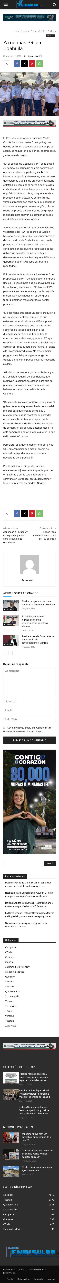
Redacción (33, 56)
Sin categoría (12, 996)
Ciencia (9, 961)
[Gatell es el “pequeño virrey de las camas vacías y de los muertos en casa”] (11, 1154)
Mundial (9, 981)
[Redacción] (41, 56)
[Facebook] (17, 63)
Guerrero (10, 976)
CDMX (8, 952)
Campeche (11, 947)
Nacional (25, 31)
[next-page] (11, 653)
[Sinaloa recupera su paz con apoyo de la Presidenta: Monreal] (11, 605)
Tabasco (9, 1001)
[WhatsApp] (39, 63)
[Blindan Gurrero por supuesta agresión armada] (11, 1171)
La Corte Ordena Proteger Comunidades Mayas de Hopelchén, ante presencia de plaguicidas (29, 915)
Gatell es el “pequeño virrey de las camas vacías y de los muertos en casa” (37, 1153)
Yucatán (9, 1020)
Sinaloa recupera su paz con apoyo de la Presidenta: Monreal (26, 925)
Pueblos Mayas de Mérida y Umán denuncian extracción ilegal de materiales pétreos (28, 884)
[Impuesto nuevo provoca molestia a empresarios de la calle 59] (11, 1137)
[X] (24, 63)
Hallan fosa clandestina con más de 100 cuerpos (44, 535)
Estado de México (14, 971)
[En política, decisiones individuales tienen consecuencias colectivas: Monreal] (11, 620)
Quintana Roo (12, 991)
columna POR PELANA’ (17, 966)
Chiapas (9, 957)
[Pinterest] (32, 63)
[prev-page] (5, 653)
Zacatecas (10, 1025)
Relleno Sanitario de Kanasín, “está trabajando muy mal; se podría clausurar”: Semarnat (29, 905)
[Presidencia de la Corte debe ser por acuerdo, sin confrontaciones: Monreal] (11, 640)
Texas (8, 1010)
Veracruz (9, 1015)
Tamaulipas (11, 1006)
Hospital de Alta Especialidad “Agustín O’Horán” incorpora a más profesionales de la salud (29, 894)
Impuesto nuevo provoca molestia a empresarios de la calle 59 (36, 1137)
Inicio (16, 31)
